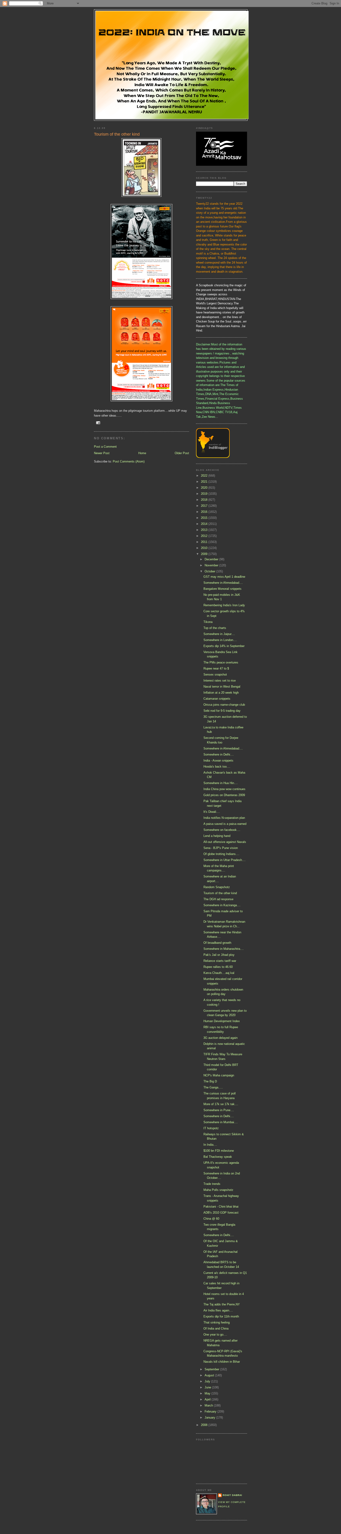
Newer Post (101, 453)
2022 (204, 475)
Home (142, 453)
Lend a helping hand (216, 836)
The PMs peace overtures (220, 662)
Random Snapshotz (216, 887)
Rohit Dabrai (232, 1495)
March (209, 1405)
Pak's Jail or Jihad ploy (219, 955)
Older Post (182, 453)
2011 (204, 542)
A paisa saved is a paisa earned (224, 824)
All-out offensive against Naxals (224, 842)
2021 (204, 481)
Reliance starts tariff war (219, 961)
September (212, 1369)
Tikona (207, 622)
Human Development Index (221, 1021)
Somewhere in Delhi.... (218, 754)
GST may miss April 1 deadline (224, 576)
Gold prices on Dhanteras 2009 (224, 795)
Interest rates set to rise (219, 680)
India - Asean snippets (218, 760)
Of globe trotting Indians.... (221, 854)
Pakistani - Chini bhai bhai (220, 1206)
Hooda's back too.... (216, 766)
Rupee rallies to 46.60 (218, 967)
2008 (204, 1425)
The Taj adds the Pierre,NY (221, 1304)
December (212, 559)
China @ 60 (211, 1218)
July (208, 1381)
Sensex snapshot (215, 674)
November (212, 565)
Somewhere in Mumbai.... (220, 1122)
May (208, 1393)
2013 (204, 530)
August (210, 1375)
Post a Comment (105, 446)
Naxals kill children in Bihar (221, 1361)
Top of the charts (214, 628)
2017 (204, 505)
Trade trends (211, 1184)
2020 (204, 487)
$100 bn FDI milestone (218, 1150)
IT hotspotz (211, 1128)
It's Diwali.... (211, 811)
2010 (204, 548)
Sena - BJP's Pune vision (220, 848)
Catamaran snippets (216, 698)
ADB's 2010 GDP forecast (220, 1212)
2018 (204, 499)
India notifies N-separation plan (224, 818)
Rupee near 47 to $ (216, 668)
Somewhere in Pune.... (218, 1110)
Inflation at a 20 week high (221, 692)
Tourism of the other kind (220, 893)
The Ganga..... (213, 1087)
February (211, 1411)
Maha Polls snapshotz (218, 1190)
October (210, 571)
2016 (204, 511)
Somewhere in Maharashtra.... (223, 948)
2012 (204, 536)
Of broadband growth (217, 942)
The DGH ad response (218, 899)
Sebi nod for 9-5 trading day (222, 710)
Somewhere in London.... (220, 640)
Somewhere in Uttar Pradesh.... (224, 860)
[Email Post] (98, 422)
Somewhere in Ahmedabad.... (223, 582)
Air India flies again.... (218, 1310)
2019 (204, 493)
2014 (204, 524)
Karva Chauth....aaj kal (218, 973)
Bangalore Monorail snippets (222, 588)
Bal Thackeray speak (217, 1156)
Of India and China (215, 1328)
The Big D (210, 1081)
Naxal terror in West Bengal (221, 686)
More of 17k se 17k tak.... (220, 1104)
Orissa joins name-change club (224, 704)
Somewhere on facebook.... (221, 830)
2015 (204, 518)
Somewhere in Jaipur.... (219, 634)
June (208, 1387)
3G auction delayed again (220, 1038)
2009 (204, 554)
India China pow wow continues (224, 789)
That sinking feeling (216, 1322)
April (208, 1399)
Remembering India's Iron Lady (224, 605)
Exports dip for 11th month (221, 1316)
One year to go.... (215, 1334)
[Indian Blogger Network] (213, 457)
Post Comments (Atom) (129, 461)
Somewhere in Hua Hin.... (220, 783)
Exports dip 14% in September (223, 646)
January (210, 1417)
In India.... (210, 1144)
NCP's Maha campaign (218, 1075)
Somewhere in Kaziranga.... (222, 905)
